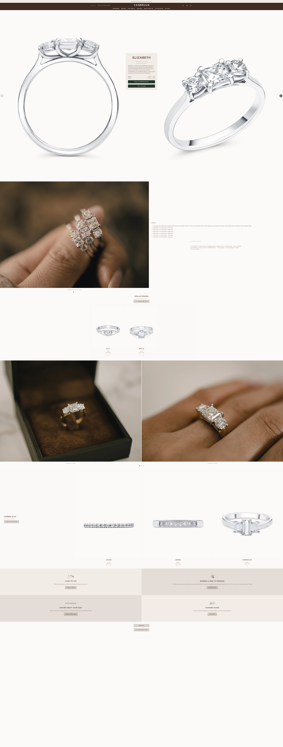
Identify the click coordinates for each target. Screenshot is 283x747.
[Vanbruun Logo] (141, 5)
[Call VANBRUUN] (187, 5)
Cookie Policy (136, 745)
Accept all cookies (168, 735)
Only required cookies (168, 739)
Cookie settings (168, 743)
